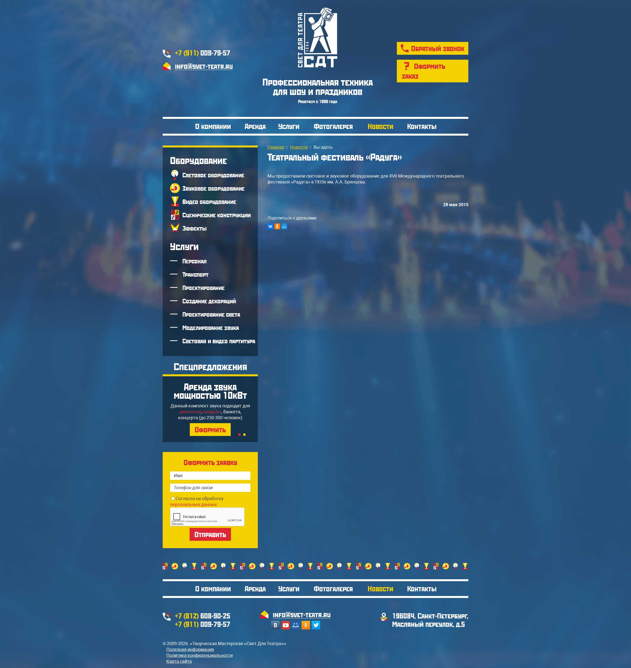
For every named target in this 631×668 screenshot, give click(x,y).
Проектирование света (211, 314)
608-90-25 (202, 615)
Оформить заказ (423, 71)
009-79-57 (202, 52)
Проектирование (203, 287)
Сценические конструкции (216, 215)
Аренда (255, 126)
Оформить (210, 429)
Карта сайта (179, 661)
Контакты (422, 126)
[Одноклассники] (277, 226)
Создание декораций (209, 301)
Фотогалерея (333, 126)
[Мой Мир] (284, 226)
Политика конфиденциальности (199, 655)
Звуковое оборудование (213, 188)
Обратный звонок (437, 48)
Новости (380, 126)
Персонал (194, 261)
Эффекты (194, 228)
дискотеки (190, 411)
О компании (213, 126)
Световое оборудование (213, 175)
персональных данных (193, 504)
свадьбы (212, 411)
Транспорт (195, 274)
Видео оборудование (209, 201)
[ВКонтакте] (270, 226)
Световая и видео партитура (218, 341)
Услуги (288, 126)
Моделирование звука (210, 327)
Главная (275, 147)
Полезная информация (190, 649)
